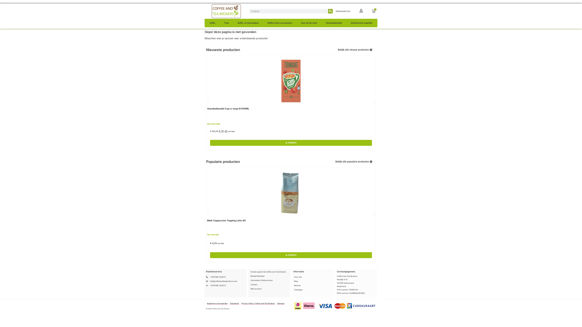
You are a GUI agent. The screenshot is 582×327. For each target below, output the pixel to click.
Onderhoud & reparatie (361, 23)
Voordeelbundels (334, 23)
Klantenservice (343, 11)
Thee (226, 23)
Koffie (212, 23)
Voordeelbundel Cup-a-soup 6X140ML (228, 108)
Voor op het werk (309, 23)
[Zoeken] (330, 11)
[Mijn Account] (361, 11)
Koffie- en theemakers (248, 23)
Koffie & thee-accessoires (280, 23)
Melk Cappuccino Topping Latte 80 (226, 220)
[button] (208, 102)
